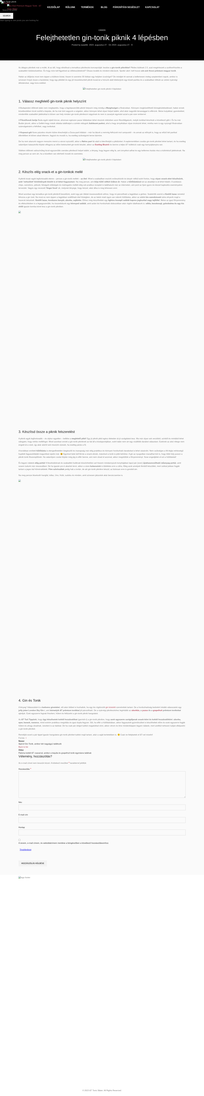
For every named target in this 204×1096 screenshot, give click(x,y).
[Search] (195, 7)
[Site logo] (24, 7)
